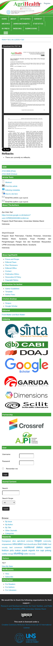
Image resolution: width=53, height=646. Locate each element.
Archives (6, 24)
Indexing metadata (12, 190)
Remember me (12, 469)
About (13, 19)
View (7, 574)
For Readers (10, 584)
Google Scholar (11, 306)
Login (39, 3)
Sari (22, 40)
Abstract (8, 182)
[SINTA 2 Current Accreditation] (26, 339)
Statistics (38, 24)
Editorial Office (11, 268)
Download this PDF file (12, 46)
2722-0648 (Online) (9, 174)
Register (47, 3)
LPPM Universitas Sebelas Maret (33, 609)
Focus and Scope (12, 259)
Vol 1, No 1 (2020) (14, 40)
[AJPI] (26, 445)
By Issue (8, 521)
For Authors (9, 587)
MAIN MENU (6, 33)
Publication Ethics (12, 274)
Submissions (31, 28)
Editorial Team (10, 262)
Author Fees (10, 295)
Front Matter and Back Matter (13, 315)
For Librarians (10, 590)
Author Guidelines (12, 289)
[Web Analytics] (4, 563)
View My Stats (7, 566)
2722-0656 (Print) (9, 171)
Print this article (11, 186)
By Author (9, 524)
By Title (8, 527)
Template (8, 292)
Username (6, 454)
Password (6, 461)
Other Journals (11, 530)
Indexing (17, 28)
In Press (6, 28)
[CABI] (26, 348)
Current (38, 19)
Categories (25, 19)
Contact (8, 271)
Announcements (21, 24)
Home (4, 19)
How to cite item (11, 194)
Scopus (8, 303)
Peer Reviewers (11, 265)
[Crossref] (26, 424)
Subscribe (9, 577)
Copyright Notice (11, 280)
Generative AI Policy (13, 277)
